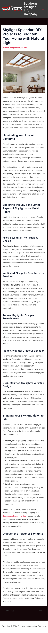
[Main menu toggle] (43, 8)
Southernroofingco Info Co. (14, 516)
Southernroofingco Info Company (31, 9)
